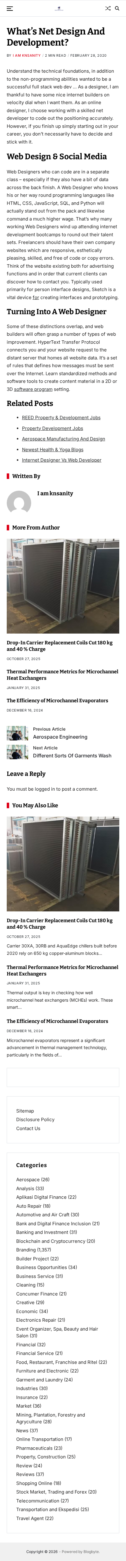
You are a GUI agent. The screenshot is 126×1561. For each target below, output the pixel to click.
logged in (45, 789)
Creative (25, 1302)
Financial (26, 1345)
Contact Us (28, 1128)
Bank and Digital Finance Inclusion (53, 1223)
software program (33, 389)
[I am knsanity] (19, 503)
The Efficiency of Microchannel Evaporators (57, 700)
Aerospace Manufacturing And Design (63, 439)
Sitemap (25, 1111)
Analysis (25, 1188)
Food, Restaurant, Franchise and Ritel (56, 1362)
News (22, 1430)
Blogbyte (91, 1551)
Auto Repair (29, 1206)
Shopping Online (34, 1483)
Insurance (27, 1397)
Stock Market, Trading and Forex (51, 1492)
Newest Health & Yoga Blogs (52, 449)
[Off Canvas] (10, 8)
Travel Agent (30, 1518)
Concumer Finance (37, 1294)
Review (24, 1466)
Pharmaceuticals (34, 1448)
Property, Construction (41, 1457)
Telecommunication (37, 1501)
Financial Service (35, 1353)
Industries (27, 1388)
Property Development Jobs (52, 428)
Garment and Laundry (39, 1380)
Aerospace (28, 1179)
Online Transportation (39, 1439)
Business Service (35, 1276)
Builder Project (32, 1259)
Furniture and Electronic (42, 1371)
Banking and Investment (42, 1232)
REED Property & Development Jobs (61, 417)
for (36, 297)
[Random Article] (108, 8)
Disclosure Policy (35, 1119)
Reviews (25, 1474)
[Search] (117, 8)
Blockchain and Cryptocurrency (50, 1241)
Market (23, 1406)
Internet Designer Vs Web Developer (62, 460)
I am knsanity (27, 55)
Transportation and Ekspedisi (47, 1509)
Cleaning (25, 1285)
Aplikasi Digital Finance (41, 1197)
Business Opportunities (41, 1267)
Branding (26, 1250)
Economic (27, 1311)
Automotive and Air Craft (42, 1215)
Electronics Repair (36, 1320)
